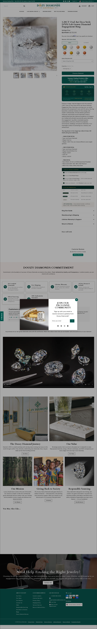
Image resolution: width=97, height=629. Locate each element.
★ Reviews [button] (2, 316)
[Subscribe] (72, 320)
